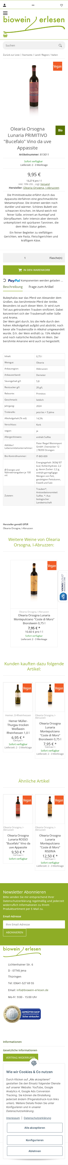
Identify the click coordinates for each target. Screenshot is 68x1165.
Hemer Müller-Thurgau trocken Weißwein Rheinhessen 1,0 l (18, 727)
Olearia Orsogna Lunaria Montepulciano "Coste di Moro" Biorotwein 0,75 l (34, 619)
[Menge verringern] (7, 257)
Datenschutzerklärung (37, 1117)
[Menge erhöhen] (43, 257)
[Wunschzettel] (61, 5)
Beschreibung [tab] (13, 287)
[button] (33, 5)
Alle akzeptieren (34, 1127)
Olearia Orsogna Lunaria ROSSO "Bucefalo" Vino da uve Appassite (18, 841)
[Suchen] (62, 45)
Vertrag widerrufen (20, 1057)
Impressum (13, 1117)
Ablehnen (35, 1151)
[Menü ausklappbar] (5, 13)
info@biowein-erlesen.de (32, 990)
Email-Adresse (12, 916)
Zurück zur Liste (11, 54)
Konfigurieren (35, 1140)
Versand (45, 184)
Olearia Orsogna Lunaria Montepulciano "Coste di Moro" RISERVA (50, 843)
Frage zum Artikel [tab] (41, 287)
